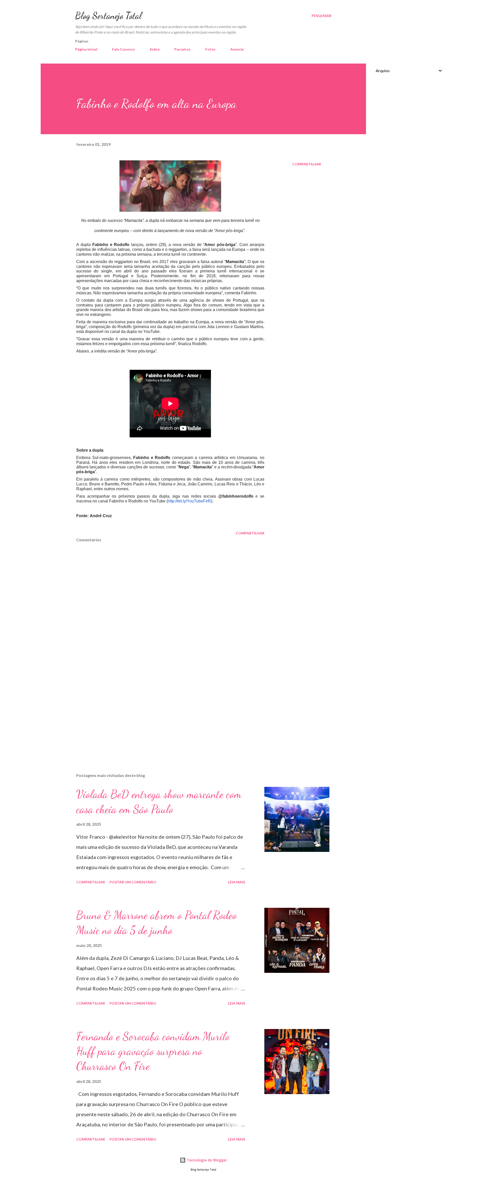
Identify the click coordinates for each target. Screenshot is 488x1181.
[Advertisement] (162, 709)
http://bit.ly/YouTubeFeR (189, 501)
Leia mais (236, 882)
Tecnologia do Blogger (206, 1160)
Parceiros (182, 49)
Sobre (155, 49)
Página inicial (86, 49)
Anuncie (237, 49)
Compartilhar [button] (306, 164)
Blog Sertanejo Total (108, 15)
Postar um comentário (133, 882)
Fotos (210, 49)
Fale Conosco (123, 49)
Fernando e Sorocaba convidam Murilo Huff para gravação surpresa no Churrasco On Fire (153, 1051)
